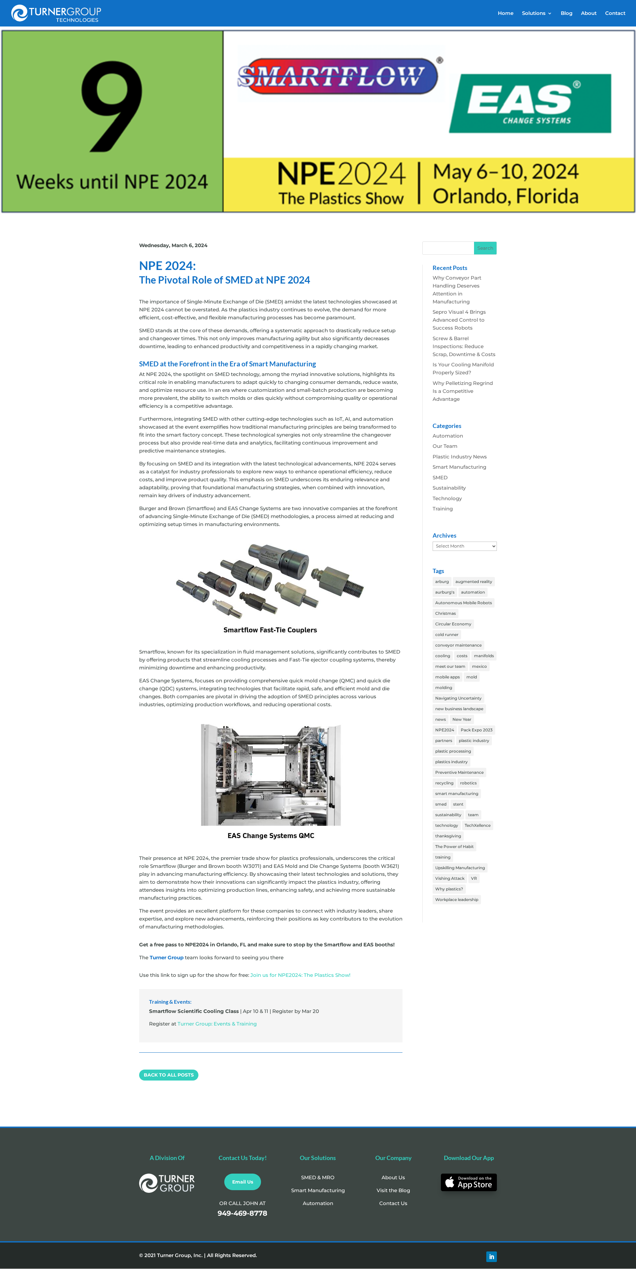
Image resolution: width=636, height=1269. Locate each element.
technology (446, 825)
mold (471, 676)
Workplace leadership (456, 899)
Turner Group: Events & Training (217, 1024)
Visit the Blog (393, 1190)
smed (441, 804)
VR (474, 878)
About (589, 13)
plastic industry (474, 740)
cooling (442, 655)
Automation (448, 436)
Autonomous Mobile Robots (463, 602)
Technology (447, 498)
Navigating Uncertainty (458, 698)
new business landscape (459, 708)
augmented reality (473, 581)
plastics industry (451, 761)
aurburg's (444, 592)
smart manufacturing (456, 793)
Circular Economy (453, 623)
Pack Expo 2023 (477, 729)
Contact (615, 13)
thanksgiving (448, 835)
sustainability (448, 814)
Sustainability (449, 488)
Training (443, 508)
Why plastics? (449, 888)
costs (462, 655)
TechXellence (478, 825)
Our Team (445, 446)
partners (443, 740)
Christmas (445, 613)
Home (505, 13)
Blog (566, 13)
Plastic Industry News (460, 456)
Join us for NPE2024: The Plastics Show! (300, 975)
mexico (479, 666)
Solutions (534, 13)
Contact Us (393, 1203)
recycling (444, 782)
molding (443, 687)
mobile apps (447, 676)
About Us (393, 1177)
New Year (461, 719)
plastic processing (453, 751)
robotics (468, 782)
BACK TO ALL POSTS (169, 1075)
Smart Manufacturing (459, 467)
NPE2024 (444, 729)
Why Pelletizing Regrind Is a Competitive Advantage (463, 391)
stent (458, 804)
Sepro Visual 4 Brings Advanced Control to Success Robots (459, 320)
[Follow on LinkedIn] (491, 1256)
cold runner (446, 634)
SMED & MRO (318, 1177)
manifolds (484, 655)
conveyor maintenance (458, 645)
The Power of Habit (454, 846)
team (473, 814)
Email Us (242, 1182)
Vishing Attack (449, 878)
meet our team (450, 666)
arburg (442, 581)
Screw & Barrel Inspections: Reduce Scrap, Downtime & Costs (464, 346)
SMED (440, 477)
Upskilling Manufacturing (460, 867)
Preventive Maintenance (459, 772)
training (442, 857)
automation (473, 592)
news (440, 719)
